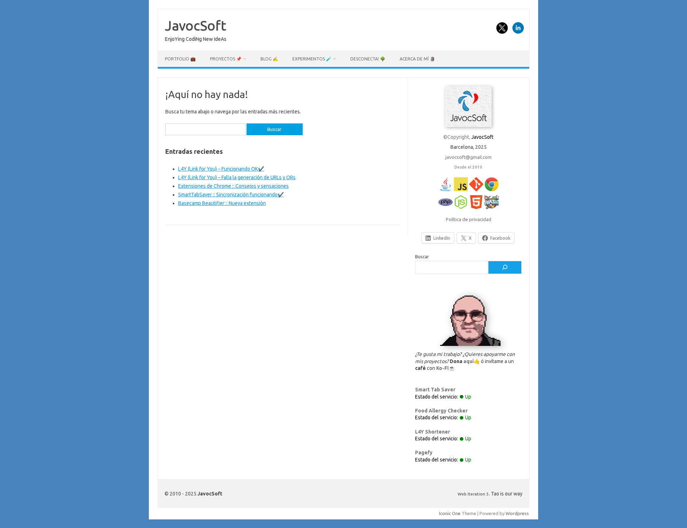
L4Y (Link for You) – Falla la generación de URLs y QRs (237, 177)
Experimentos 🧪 (311, 59)
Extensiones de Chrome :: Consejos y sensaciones (233, 186)
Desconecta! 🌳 (367, 59)
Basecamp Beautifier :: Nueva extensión (222, 203)
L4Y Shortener (432, 432)
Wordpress (517, 513)
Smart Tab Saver (435, 389)
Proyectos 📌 (226, 59)
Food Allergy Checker (441, 411)
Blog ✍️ (269, 59)
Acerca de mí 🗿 (417, 59)
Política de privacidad (468, 219)
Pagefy (424, 452)
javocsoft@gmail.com (468, 157)
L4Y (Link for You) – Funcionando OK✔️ (221, 169)
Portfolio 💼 (180, 59)
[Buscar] (505, 267)
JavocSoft (195, 25)
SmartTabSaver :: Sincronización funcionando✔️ (231, 194)
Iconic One (450, 513)
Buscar (422, 256)
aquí (468, 361)
